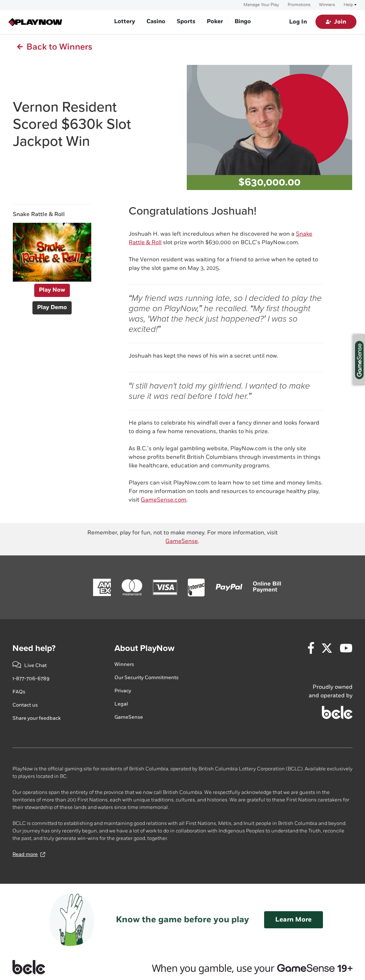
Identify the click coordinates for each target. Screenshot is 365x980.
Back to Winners (57, 47)
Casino (155, 21)
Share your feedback (36, 718)
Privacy (122, 691)
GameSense (181, 541)
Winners (327, 5)
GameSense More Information (359, 359)
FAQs (18, 692)
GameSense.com (163, 500)
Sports (186, 21)
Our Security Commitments (146, 677)
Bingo (243, 21)
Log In (298, 22)
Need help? (34, 648)
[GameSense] (244, 967)
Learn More (293, 919)
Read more (25, 854)
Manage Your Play (261, 5)
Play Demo (52, 307)
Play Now (52, 290)
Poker (215, 21)
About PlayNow (144, 648)
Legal (121, 704)
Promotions (299, 5)
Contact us (25, 705)
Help (348, 5)
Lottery (124, 21)
